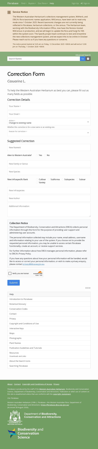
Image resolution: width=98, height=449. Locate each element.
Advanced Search (83, 55)
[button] (32, 3)
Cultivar (42, 179)
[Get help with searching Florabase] (88, 58)
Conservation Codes (18, 309)
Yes (40, 155)
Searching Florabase (18, 366)
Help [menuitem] (52, 3)
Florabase (12, 3)
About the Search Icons (19, 361)
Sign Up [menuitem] (75, 3)
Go (83, 58)
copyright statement (62, 394)
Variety (42, 182)
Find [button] (23, 3)
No (48, 155)
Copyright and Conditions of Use (24, 323)
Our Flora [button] (42, 3)
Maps (11, 333)
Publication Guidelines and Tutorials (25, 348)
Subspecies (69, 179)
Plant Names (15, 343)
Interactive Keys (16, 328)
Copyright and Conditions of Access (37, 384)
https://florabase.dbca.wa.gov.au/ (55, 405)
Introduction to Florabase (20, 299)
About (10, 384)
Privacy (12, 318)
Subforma (55, 179)
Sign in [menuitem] (86, 3)
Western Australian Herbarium (52, 389)
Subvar (82, 179)
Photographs (15, 338)
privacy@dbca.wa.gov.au (33, 264)
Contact (12, 313)
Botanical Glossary (17, 304)
